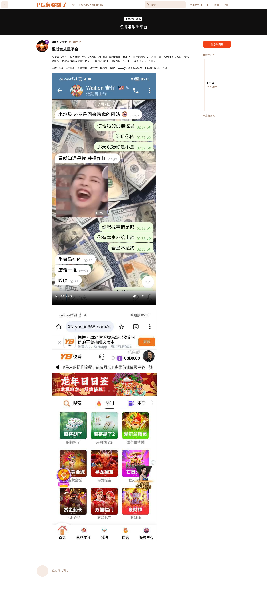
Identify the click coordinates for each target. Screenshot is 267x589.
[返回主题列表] (4, 4)
